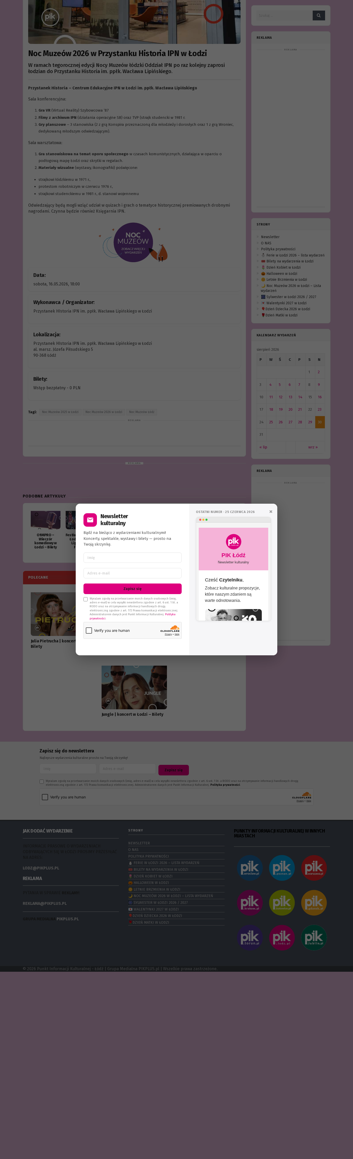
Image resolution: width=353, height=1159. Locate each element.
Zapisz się (133, 589)
